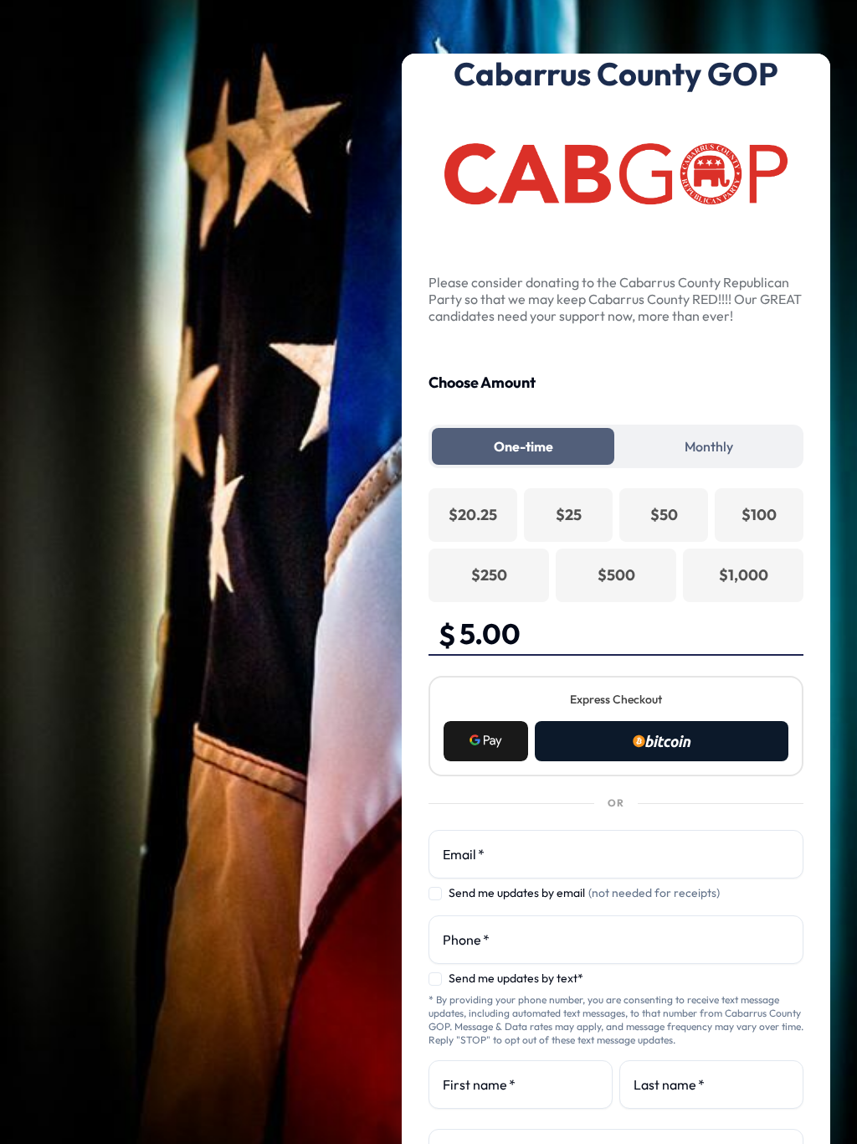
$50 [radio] (664, 514)
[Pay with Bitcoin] (661, 741)
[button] (486, 741)
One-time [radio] (523, 446)
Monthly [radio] (709, 446)
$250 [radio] (489, 575)
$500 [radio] (616, 575)
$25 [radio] (569, 514)
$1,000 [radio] (743, 575)
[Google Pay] (486, 741)
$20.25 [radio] (473, 514)
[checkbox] (435, 893)
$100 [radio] (759, 514)
